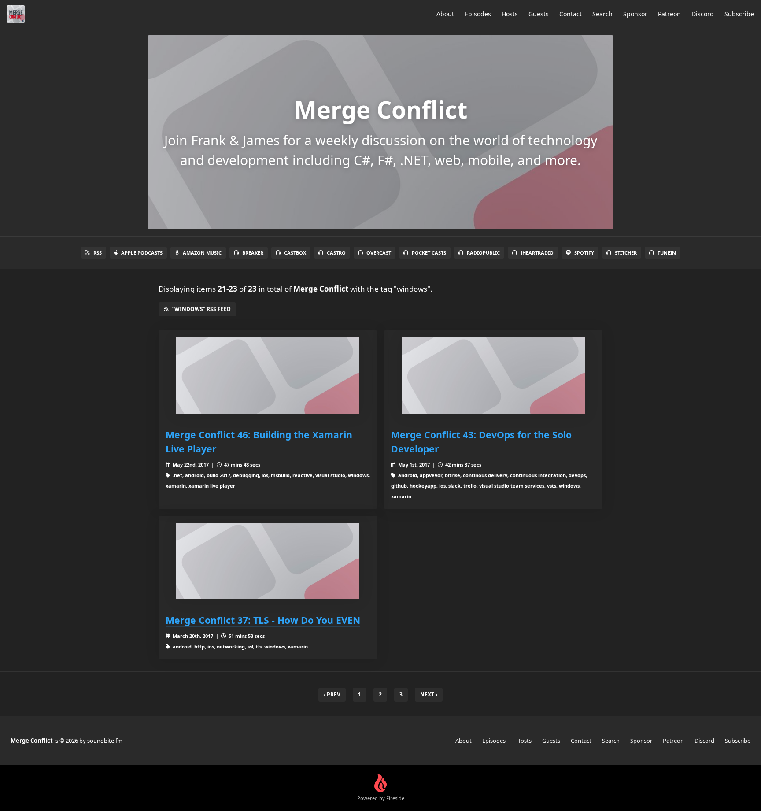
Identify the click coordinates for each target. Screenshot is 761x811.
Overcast (378, 252)
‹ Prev (332, 694)
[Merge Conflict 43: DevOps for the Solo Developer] (493, 375)
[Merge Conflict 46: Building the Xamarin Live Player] (268, 375)
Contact (570, 14)
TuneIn (667, 252)
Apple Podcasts (142, 252)
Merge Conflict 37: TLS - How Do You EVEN (263, 620)
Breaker (252, 252)
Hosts (510, 14)
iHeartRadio (537, 252)
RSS (97, 252)
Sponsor (635, 14)
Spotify (584, 252)
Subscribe (739, 14)
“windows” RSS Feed (201, 309)
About (445, 14)
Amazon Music (202, 252)
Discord (702, 14)
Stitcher (626, 252)
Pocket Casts (429, 252)
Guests (538, 14)
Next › (428, 694)
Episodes (478, 14)
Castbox (295, 252)
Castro (336, 252)
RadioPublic (483, 252)
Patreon (669, 14)
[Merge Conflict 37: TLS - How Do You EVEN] (268, 561)
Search (602, 14)
